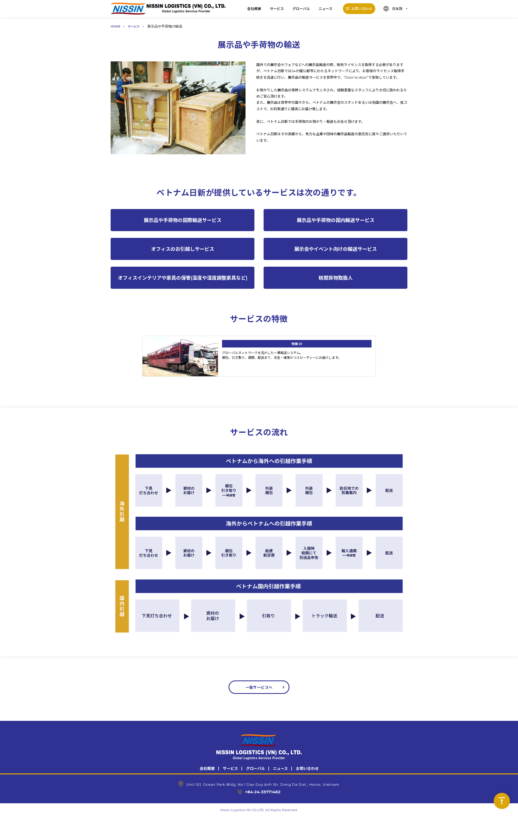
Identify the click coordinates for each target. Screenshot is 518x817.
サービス (277, 8)
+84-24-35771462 (263, 791)
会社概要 (254, 8)
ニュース (325, 8)
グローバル (301, 8)
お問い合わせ (307, 768)
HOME (115, 26)
